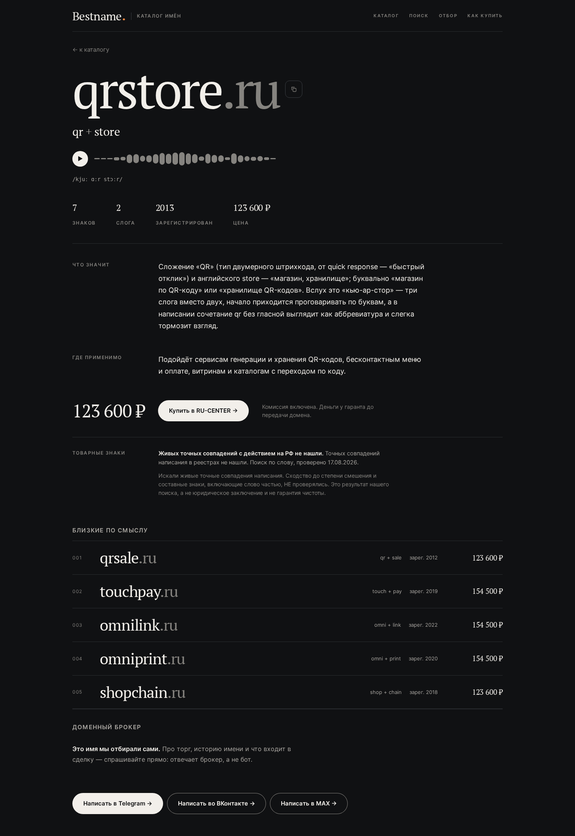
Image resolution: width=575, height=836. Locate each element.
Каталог (386, 15)
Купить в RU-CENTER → (203, 410)
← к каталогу (90, 49)
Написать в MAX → (309, 803)
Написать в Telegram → (117, 803)
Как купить (485, 15)
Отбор (448, 15)
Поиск (419, 15)
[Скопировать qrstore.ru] (293, 89)
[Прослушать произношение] (80, 159)
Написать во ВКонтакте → (216, 803)
